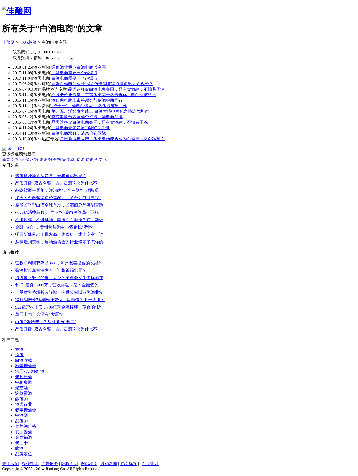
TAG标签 (28, 42)
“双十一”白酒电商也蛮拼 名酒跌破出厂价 (89, 106)
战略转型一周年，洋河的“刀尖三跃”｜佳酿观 (57, 190)
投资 (61, 159)
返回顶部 (15, 148)
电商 (71, 159)
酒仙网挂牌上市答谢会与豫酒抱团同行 (87, 100)
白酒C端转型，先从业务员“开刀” (45, 322)
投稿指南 (30, 463)
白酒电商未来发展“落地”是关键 (80, 128)
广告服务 (49, 463)
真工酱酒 (23, 432)
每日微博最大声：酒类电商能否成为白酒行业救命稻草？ (112, 139)
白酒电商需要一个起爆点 (74, 73)
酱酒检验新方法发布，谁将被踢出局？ (50, 176)
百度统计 (150, 463)
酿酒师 (21, 399)
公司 (15, 159)
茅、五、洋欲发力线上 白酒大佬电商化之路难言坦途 (100, 111)
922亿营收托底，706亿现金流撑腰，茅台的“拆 (58, 307)
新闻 (6, 159)
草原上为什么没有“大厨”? (39, 314)
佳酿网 (8, 42)
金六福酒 (23, 437)
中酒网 (21, 415)
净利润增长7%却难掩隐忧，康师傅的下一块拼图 (60, 300)
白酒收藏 (23, 360)
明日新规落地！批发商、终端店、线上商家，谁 (59, 234)
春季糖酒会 (25, 410)
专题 (89, 159)
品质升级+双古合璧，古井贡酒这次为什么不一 (58, 183)
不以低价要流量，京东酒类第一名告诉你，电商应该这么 (103, 95)
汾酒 (19, 355)
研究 (24, 159)
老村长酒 (23, 377)
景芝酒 (21, 388)
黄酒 (19, 349)
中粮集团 (23, 382)
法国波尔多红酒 (30, 371)
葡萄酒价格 (25, 426)
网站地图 (89, 463)
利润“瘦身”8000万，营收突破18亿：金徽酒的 (57, 285)
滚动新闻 (108, 463)
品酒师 (21, 421)
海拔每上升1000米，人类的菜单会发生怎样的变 (59, 277)
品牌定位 (23, 454)
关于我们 (10, 463)
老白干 (21, 443)
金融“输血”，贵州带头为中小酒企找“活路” (54, 227)
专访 (80, 159)
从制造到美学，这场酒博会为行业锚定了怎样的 (59, 242)
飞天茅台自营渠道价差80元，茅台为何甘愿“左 (58, 198)
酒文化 (100, 159)
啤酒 (19, 448)
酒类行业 (23, 404)
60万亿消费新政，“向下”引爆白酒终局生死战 (57, 212)
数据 (52, 159)
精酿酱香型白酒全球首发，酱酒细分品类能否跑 (59, 205)
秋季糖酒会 (25, 366)
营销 (34, 159)
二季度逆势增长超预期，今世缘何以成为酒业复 (59, 292)
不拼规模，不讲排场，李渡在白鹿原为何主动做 (59, 220)
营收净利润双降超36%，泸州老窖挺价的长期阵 (58, 263)
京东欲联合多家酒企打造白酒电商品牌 (87, 117)
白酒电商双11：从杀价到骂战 (78, 133)
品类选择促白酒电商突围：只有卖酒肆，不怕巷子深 (116, 89)
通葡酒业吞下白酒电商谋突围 (78, 67)
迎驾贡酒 (23, 393)
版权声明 (69, 463)
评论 (43, 159)
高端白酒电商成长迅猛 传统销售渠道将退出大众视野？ (102, 84)
